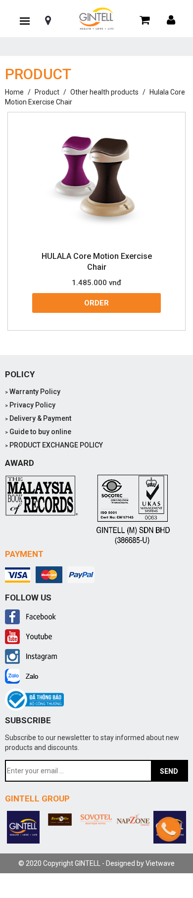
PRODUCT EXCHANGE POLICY (54, 445)
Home (14, 92)
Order (96, 303)
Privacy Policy (30, 405)
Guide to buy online (38, 432)
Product (47, 92)
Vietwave (160, 863)
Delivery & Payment (38, 418)
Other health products (104, 92)
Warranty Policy (32, 392)
